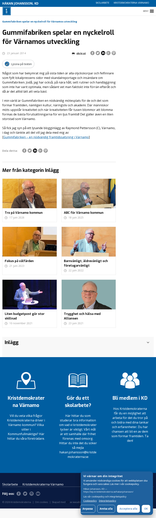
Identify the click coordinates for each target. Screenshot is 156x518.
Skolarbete (102, 2)
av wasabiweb (77, 502)
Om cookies (41, 502)
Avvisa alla (106, 508)
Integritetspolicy (107, 500)
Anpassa (88, 508)
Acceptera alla (128, 508)
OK (146, 508)
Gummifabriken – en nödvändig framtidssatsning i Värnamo (46, 137)
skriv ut (81, 53)
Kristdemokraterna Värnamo (131, 2)
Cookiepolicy (90, 500)
